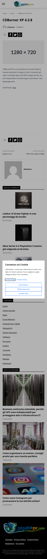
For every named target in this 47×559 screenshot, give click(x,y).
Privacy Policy (22, 280)
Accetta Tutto (23, 293)
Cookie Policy (10, 280)
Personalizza (23, 285)
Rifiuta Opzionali (23, 289)
